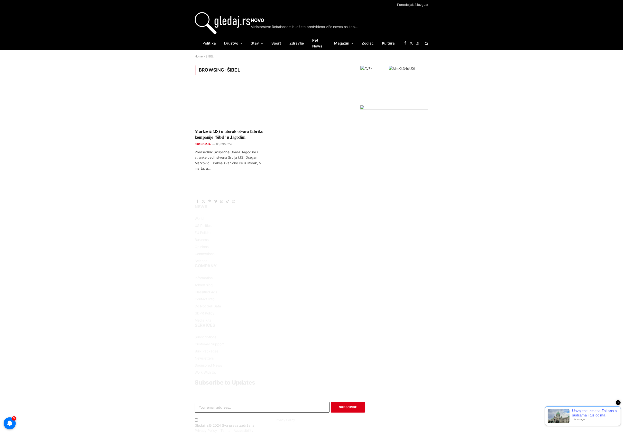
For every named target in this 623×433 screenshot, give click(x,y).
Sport (276, 43)
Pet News (317, 43)
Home (199, 56)
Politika (209, 43)
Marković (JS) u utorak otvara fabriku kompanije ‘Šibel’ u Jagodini (229, 134)
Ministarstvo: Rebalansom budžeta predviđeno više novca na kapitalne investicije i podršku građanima (305, 27)
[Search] (426, 43)
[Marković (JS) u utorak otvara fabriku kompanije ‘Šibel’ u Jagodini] (231, 104)
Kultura (388, 43)
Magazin (341, 43)
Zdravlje (296, 43)
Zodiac (368, 43)
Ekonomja (203, 144)
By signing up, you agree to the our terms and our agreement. (255, 420)
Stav (255, 43)
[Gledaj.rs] (222, 23)
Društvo (231, 43)
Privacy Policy (285, 420)
